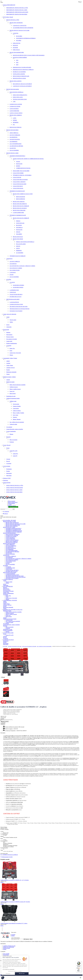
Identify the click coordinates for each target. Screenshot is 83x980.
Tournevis (15, 417)
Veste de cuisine (13, 319)
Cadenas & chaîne (13, 424)
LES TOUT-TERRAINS (15, 135)
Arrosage (8, 459)
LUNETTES (15, 33)
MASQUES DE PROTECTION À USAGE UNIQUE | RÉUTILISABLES (28, 55)
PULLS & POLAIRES (21, 244)
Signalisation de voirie (10, 396)
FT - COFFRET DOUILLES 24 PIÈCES (9, 854)
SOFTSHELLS (19, 227)
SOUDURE (15, 47)
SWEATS (18, 231)
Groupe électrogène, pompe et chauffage (14, 429)
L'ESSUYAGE (13, 292)
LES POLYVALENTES (15, 139)
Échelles (8, 471)
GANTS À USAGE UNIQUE (16, 113)
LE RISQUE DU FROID (15, 106)
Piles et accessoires (13, 439)
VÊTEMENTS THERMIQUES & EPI (18, 215)
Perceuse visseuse (10, 336)
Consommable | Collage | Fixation (10, 358)
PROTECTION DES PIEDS (12, 130)
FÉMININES (19, 250)
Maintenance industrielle (11, 372)
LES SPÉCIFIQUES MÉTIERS (16, 146)
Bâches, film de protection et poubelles (17, 384)
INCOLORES (19, 36)
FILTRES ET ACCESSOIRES (19, 71)
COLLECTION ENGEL (18, 188)
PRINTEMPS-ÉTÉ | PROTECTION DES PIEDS (16, 14)
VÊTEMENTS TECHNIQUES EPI (17, 191)
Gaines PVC (15, 453)
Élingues (11, 434)
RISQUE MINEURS (20, 198)
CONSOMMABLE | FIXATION (10, 600)
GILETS (18, 248)
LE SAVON (12, 282)
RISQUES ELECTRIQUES (15, 127)
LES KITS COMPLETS (15, 261)
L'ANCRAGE (13, 272)
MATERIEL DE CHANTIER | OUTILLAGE (12, 609)
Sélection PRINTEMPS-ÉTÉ (9, 4)
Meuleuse (8, 332)
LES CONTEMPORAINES (15, 143)
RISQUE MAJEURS (20, 196)
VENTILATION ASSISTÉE (19, 74)
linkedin (13, 935)
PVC (14, 124)
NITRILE (15, 120)
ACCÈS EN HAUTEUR (8, 639)
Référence (3, 828)
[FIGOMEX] (8, 498)
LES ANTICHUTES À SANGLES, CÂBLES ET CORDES (22, 265)
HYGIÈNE (8, 279)
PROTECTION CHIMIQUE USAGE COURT (23, 193)
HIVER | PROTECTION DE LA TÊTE (14, 485)
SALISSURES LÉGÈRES (18, 285)
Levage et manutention (11, 431)
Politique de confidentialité (8, 947)
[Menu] (81, 962)
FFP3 (17, 64)
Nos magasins (6, 954)
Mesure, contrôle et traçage (15, 389)
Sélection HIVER (6, 482)
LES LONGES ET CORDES (16, 268)
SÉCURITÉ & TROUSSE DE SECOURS (18, 306)
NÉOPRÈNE (15, 122)
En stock (2, 829)
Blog (10, 504)
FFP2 (17, 62)
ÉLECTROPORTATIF (8, 586)
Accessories (8, 345)
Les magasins (11, 501)
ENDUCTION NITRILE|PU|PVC (20, 95)
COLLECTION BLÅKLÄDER (19, 183)
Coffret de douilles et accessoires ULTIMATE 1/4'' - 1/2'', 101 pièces (15, 880)
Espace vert (12, 391)
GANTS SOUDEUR (14, 108)
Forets (11, 350)
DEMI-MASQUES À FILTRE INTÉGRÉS (22, 67)
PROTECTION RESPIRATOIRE (17, 52)
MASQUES (15, 45)
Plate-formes (8, 475)
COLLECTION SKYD (18, 186)
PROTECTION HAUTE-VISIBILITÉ (21, 206)
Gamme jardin (9, 341)
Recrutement (11, 503)
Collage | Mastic (9, 365)
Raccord (8, 461)
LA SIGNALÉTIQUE (14, 302)
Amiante (8, 379)
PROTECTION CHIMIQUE (16, 115)
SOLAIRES (18, 40)
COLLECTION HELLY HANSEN (20, 179)
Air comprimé (9, 427)
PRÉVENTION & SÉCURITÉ (12, 299)
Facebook (13, 934)
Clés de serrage (16, 404)
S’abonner (27, 939)
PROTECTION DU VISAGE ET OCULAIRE (19, 30)
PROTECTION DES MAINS (12, 89)
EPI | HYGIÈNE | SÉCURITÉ (9, 520)
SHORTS (18, 165)
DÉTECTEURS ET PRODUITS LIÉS (21, 76)
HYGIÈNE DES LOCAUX (15, 296)
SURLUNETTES (16, 43)
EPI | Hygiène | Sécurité (8, 17)
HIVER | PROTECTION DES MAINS (14, 487)
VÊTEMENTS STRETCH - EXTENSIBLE (22, 175)
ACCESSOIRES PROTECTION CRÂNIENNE (23, 27)
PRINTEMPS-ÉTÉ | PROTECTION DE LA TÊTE (17, 7)
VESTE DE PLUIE (20, 223)
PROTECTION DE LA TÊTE (12, 19)
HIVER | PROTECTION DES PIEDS (14, 492)
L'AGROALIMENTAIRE (18, 212)
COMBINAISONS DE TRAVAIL (23, 168)
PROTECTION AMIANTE (19, 201)
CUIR (14, 101)
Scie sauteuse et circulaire (11, 339)
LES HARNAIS (13, 263)
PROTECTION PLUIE (18, 236)
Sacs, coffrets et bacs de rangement (17, 422)
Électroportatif (6, 329)
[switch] (78, 970)
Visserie (8, 374)
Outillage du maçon (14, 386)
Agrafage (8, 363)
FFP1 (17, 60)
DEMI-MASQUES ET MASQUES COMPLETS (23, 69)
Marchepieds (9, 473)
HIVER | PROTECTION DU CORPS (14, 489)
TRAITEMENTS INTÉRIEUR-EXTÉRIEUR (25, 38)
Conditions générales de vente (9, 945)
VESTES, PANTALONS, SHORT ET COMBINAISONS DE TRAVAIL (28, 158)
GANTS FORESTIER (14, 110)
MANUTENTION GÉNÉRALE (16, 92)
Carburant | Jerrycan (10, 367)
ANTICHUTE (9, 258)
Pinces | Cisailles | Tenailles (18, 412)
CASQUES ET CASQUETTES (19, 25)
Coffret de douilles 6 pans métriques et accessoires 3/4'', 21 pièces (14, 923)
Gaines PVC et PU (13, 450)
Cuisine (7, 317)
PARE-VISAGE (16, 49)
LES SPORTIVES (13, 137)
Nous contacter (12, 505)
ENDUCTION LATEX (18, 97)
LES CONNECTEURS (15, 270)
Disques (11, 355)
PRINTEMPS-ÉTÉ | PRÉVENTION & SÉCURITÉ (17, 12)
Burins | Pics (12, 348)
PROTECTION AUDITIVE (15, 81)
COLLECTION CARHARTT (19, 181)
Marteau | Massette (16, 419)
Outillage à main (13, 401)
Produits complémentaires (11, 343)
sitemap (4, 949)
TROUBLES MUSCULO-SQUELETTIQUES (19, 308)
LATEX (14, 118)
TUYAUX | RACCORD (8, 632)
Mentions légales (6, 948)
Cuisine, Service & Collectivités (9, 314)
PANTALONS (19, 163)
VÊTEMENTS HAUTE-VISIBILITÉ (17, 255)
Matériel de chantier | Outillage (9, 376)
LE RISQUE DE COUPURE (16, 104)
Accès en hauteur (6, 466)
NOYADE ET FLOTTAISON (16, 310)
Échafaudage (9, 469)
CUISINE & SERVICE (8, 579)
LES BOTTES (13, 148)
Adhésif (8, 361)
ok (31, 939)
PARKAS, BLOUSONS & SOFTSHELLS (25, 241)
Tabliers (11, 322)
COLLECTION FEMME (18, 173)
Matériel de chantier (10, 381)
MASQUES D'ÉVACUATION (19, 78)
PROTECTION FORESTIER (19, 210)
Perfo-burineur (9, 334)
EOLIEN (11, 274)
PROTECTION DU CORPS (12, 153)
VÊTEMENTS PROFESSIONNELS (17, 155)
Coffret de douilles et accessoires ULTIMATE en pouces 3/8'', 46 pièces (15, 901)
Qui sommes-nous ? (13, 502)
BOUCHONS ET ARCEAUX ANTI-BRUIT (22, 83)
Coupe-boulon (16, 408)
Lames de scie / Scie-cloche (15, 352)
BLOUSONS (19, 225)
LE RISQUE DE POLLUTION (16, 304)
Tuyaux (7, 448)
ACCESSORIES (19, 252)
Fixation (8, 369)
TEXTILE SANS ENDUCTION (20, 99)
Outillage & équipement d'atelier (13, 398)
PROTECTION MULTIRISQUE (20, 203)
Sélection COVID (7, 478)
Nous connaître (6, 953)
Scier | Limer (15, 415)
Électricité (8, 436)
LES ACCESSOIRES (14, 150)
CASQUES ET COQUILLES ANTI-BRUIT (22, 86)
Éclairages (12, 441)
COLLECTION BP (17, 177)
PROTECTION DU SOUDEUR (20, 208)
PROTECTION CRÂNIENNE (16, 22)
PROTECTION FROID (18, 238)
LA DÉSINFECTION (14, 290)
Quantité (2, 718)
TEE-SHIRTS (19, 234)
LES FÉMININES (13, 141)
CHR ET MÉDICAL (14, 132)
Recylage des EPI (13, 506)
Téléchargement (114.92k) (7, 856)
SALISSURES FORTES (18, 287)
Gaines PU (15, 455)
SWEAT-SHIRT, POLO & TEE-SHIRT (21, 170)
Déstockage (5, 480)
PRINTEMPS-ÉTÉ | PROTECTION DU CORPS (16, 9)
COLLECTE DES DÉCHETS (16, 294)
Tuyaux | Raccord (6, 445)
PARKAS (18, 220)
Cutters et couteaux (17, 410)
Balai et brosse (13, 393)
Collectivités (8, 326)
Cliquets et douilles (17, 406)
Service (7, 324)
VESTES (18, 161)
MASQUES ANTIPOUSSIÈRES (20, 57)
